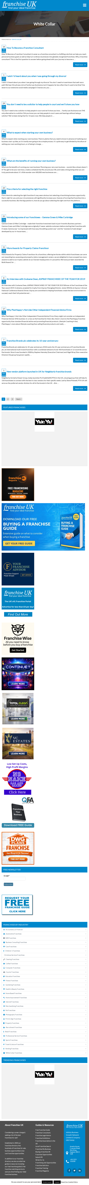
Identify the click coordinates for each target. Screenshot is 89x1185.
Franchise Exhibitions (42, 1138)
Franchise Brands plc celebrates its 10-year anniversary (32, 340)
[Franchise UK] (19, 5)
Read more (79, 65)
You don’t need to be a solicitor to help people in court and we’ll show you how (43, 104)
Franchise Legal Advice (43, 1135)
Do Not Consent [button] (47, 1182)
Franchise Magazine (42, 1171)
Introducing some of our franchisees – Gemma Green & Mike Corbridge (40, 217)
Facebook (69, 1170)
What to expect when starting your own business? (30, 132)
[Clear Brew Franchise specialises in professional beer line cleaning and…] (44, 439)
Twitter (74, 1170)
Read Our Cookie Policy (69, 1182)
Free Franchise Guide (42, 1130)
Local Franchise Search (43, 1146)
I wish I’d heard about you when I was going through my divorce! (36, 76)
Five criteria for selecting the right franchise (27, 189)
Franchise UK (6, 39)
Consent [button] (57, 1182)
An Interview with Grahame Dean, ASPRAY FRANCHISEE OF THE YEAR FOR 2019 (46, 279)
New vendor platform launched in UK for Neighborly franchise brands (39, 371)
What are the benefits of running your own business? (31, 160)
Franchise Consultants (43, 1133)
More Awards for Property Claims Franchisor (28, 248)
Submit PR (39, 1157)
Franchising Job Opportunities (45, 1163)
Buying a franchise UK (42, 1152)
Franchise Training (41, 1168)
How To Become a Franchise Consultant (25, 47)
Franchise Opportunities (43, 1154)
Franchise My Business (43, 1149)
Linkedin (79, 1170)
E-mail (7, 876)
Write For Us (39, 1160)
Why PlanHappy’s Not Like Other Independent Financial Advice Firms (39, 309)
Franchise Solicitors (42, 1165)
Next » (18, 399)
